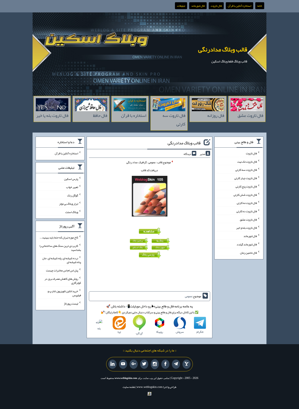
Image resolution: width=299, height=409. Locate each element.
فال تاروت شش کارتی (245, 194)
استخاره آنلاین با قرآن (239, 6)
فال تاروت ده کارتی (246, 211)
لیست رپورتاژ (71, 303)
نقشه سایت (129, 387)
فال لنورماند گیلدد (247, 244)
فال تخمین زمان (248, 252)
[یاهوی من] (186, 364)
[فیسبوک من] (165, 364)
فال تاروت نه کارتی (247, 203)
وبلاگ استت (71, 212)
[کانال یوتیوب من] (123, 364)
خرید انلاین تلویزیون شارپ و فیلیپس (64, 293)
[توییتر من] (144, 364)
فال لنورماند (198, 6)
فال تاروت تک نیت (247, 161)
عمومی (188, 296)
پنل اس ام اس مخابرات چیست (62, 270)
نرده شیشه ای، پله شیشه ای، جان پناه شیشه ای (61, 260)
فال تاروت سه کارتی (246, 170)
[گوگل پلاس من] (134, 364)
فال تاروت (216, 6)
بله (99, 328)
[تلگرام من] (176, 364)
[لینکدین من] (112, 364)
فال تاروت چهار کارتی (245, 178)
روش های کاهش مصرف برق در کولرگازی (63, 281)
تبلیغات (181, 6)
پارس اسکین (71, 179)
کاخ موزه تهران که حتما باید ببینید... (59, 237)
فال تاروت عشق (248, 219)
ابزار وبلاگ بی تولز (68, 204)
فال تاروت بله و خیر (246, 228)
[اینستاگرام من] (155, 364)
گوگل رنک (72, 195)
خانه (259, 6)
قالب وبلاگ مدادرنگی (222, 49)
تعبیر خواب (72, 187)
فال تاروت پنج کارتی (246, 186)
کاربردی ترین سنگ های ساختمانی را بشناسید (60, 248)
